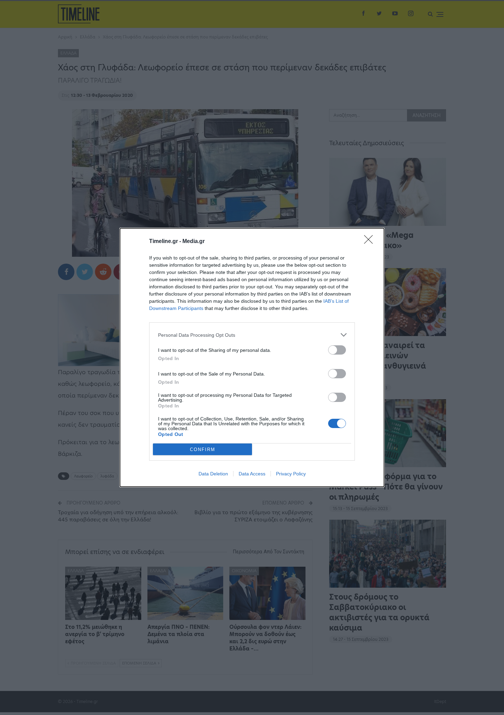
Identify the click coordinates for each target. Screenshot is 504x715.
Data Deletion (213, 473)
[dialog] (252, 357)
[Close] (370, 241)
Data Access (252, 473)
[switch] (337, 350)
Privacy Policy (291, 473)
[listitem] (252, 334)
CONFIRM (202, 449)
